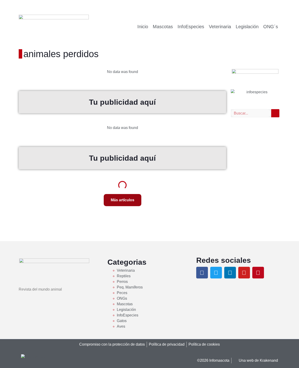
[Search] (275, 113)
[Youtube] (244, 272)
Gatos (122, 321)
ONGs (122, 298)
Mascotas (163, 26)
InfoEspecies (191, 26)
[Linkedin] (230, 272)
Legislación (247, 26)
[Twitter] (216, 272)
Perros (122, 282)
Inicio (142, 26)
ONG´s (270, 26)
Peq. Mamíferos (130, 287)
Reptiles (124, 276)
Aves (121, 326)
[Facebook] (202, 272)
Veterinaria (220, 26)
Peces (122, 293)
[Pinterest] (258, 272)
